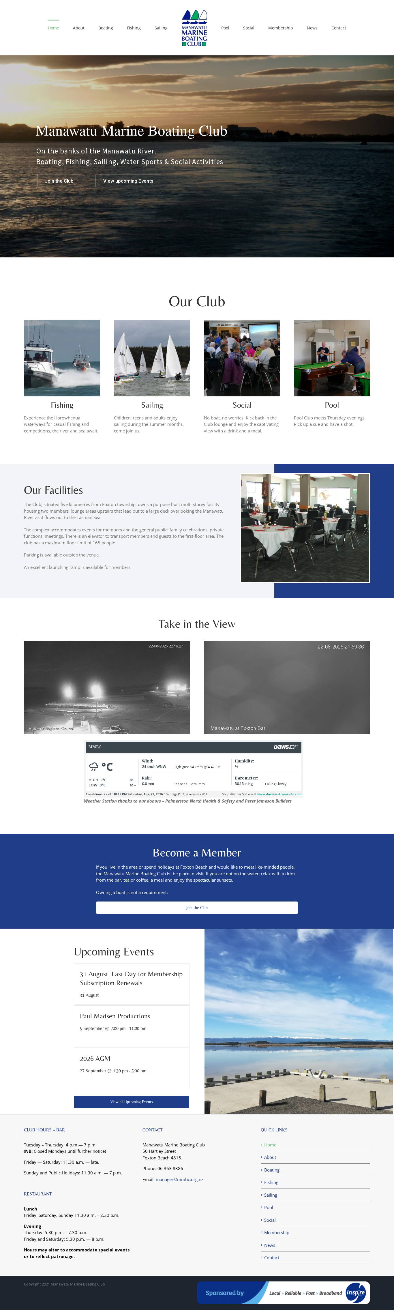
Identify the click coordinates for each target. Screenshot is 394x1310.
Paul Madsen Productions (115, 1016)
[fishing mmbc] (62, 322)
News (269, 1245)
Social (242, 404)
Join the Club (59, 181)
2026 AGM (95, 1058)
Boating (271, 1170)
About (270, 1157)
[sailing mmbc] (152, 322)
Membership (276, 1232)
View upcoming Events (128, 181)
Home (270, 1145)
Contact (271, 1257)
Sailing (152, 404)
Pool (332, 404)
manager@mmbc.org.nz (179, 1179)
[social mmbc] (242, 322)
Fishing (271, 1182)
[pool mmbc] (332, 322)
